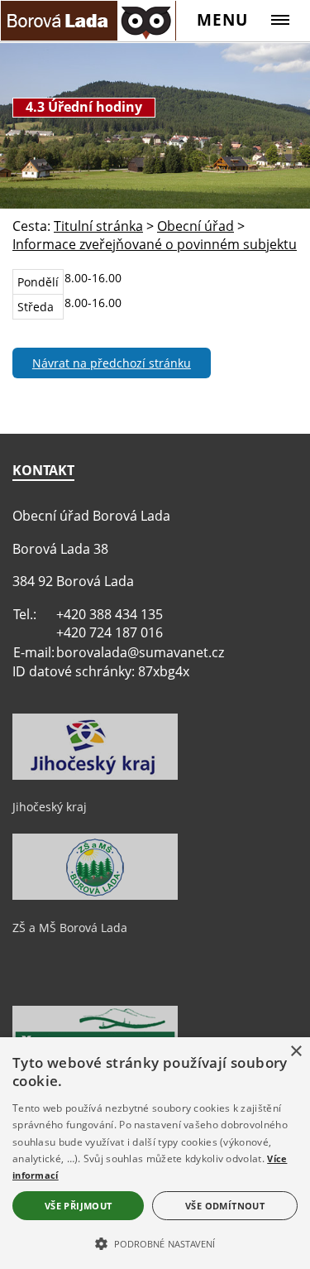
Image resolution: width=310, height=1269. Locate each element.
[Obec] (88, 20)
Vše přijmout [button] (78, 1205)
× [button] (295, 1051)
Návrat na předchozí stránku (111, 363)
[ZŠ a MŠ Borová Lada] (95, 896)
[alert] (155, 1153)
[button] (155, 1242)
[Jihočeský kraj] (95, 776)
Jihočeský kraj (49, 807)
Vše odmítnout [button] (225, 1205)
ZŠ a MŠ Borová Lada (69, 927)
